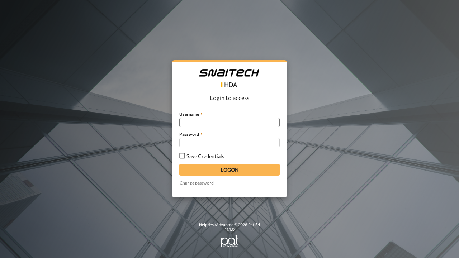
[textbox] (229, 122)
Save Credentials (205, 156)
